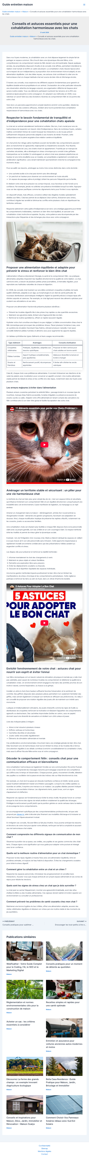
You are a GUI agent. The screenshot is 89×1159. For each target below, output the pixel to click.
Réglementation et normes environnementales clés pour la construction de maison (22, 1005)
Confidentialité (44, 1146)
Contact (44, 1154)
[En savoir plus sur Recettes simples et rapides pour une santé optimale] (64, 989)
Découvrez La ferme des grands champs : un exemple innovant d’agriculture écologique (22, 1082)
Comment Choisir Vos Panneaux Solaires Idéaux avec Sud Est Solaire (62, 1120)
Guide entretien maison (17, 4)
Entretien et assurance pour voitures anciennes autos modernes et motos (64, 1043)
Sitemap (44, 1148)
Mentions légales (44, 1151)
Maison (25, 12)
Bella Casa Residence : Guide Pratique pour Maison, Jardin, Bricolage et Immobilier (61, 1082)
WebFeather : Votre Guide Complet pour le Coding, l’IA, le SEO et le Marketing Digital (24, 967)
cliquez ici (20, 814)
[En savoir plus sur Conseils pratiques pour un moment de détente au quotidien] (64, 951)
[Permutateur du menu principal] (84, 4)
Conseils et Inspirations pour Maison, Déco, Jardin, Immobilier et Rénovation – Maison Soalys (24, 1120)
